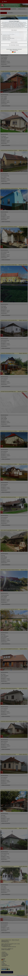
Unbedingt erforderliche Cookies (8, 34)
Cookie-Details (9, 49)
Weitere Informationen (14, 50)
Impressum (20, 49)
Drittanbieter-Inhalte (6, 39)
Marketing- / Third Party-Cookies (8, 38)
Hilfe (26, 27)
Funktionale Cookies (6, 35)
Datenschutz (14, 49)
